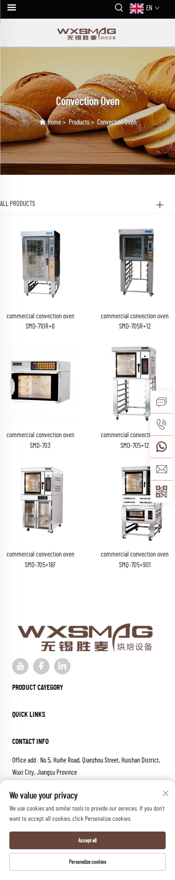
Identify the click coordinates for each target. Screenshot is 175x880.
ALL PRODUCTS (17, 203)
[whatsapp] (161, 446)
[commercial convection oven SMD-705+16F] (40, 502)
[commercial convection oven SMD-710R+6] (40, 263)
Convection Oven (116, 122)
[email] (161, 469)
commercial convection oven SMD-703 (40, 440)
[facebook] (41, 666)
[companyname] (87, 32)
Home (54, 122)
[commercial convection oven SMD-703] (40, 382)
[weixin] (161, 491)
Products (79, 122)
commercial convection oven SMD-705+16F (40, 560)
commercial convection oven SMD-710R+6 (40, 321)
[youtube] (20, 666)
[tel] (161, 424)
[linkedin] (62, 666)
